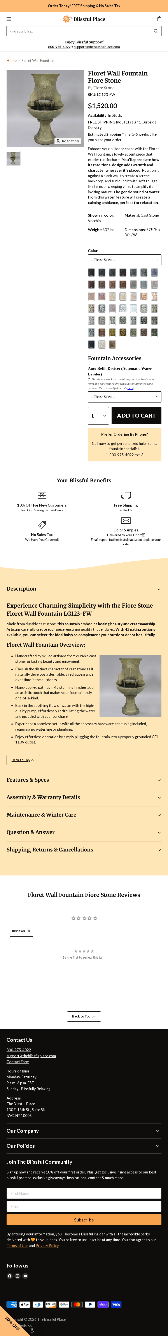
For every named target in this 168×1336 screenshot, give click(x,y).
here (130, 388)
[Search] (156, 31)
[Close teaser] (32, 1330)
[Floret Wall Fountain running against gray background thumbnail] (13, 158)
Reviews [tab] (18, 931)
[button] (15, 1320)
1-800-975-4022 (120, 454)
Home (12, 60)
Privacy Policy (47, 1245)
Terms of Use (17, 1245)
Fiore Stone (103, 88)
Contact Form (18, 1061)
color (93, 251)
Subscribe (84, 1219)
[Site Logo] (84, 19)
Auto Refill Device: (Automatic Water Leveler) (120, 371)
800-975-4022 (59, 47)
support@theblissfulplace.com (97, 47)
